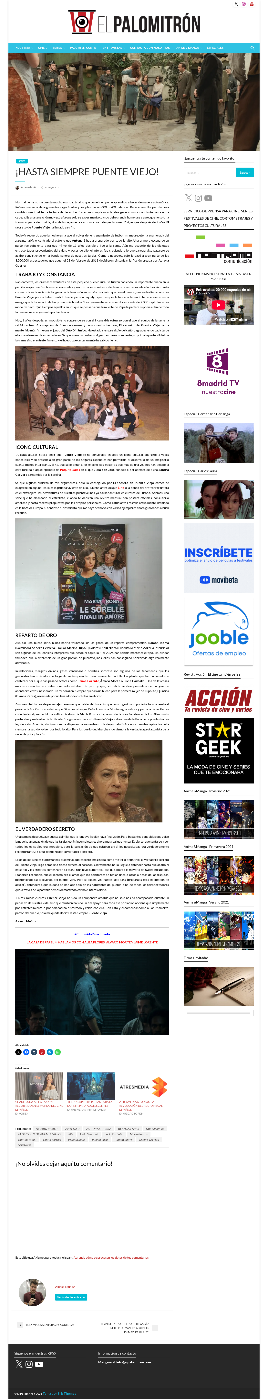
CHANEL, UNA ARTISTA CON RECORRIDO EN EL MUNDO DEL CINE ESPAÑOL (39, 1105)
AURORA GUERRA (98, 1128)
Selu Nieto (24, 1145)
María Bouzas (139, 1134)
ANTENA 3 (72, 1128)
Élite (70, 1134)
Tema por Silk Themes (59, 1393)
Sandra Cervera (149, 1139)
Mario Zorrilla (52, 1139)
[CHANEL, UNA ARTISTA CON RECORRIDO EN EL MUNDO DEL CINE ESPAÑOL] (39, 1086)
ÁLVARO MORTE (47, 1128)
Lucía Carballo (114, 1134)
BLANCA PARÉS (128, 1128)
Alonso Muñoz (30, 187)
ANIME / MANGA (187, 48)
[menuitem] (23, 48)
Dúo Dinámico (155, 1128)
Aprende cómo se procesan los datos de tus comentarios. (111, 1257)
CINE (41, 48)
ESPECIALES (215, 48)
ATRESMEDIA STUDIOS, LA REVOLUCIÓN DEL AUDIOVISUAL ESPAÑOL (141, 1105)
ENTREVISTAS (112, 48)
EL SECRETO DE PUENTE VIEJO (39, 1134)
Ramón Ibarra (123, 1139)
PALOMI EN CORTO (83, 48)
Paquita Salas (76, 1139)
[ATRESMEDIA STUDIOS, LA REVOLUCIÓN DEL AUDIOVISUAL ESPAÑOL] (143, 1086)
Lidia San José (89, 1134)
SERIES (57, 48)
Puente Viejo (100, 1139)
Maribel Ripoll (27, 1139)
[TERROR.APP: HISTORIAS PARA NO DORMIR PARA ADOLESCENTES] (91, 1086)
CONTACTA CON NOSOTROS (150, 48)
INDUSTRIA (22, 48)
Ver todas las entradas (71, 1297)
